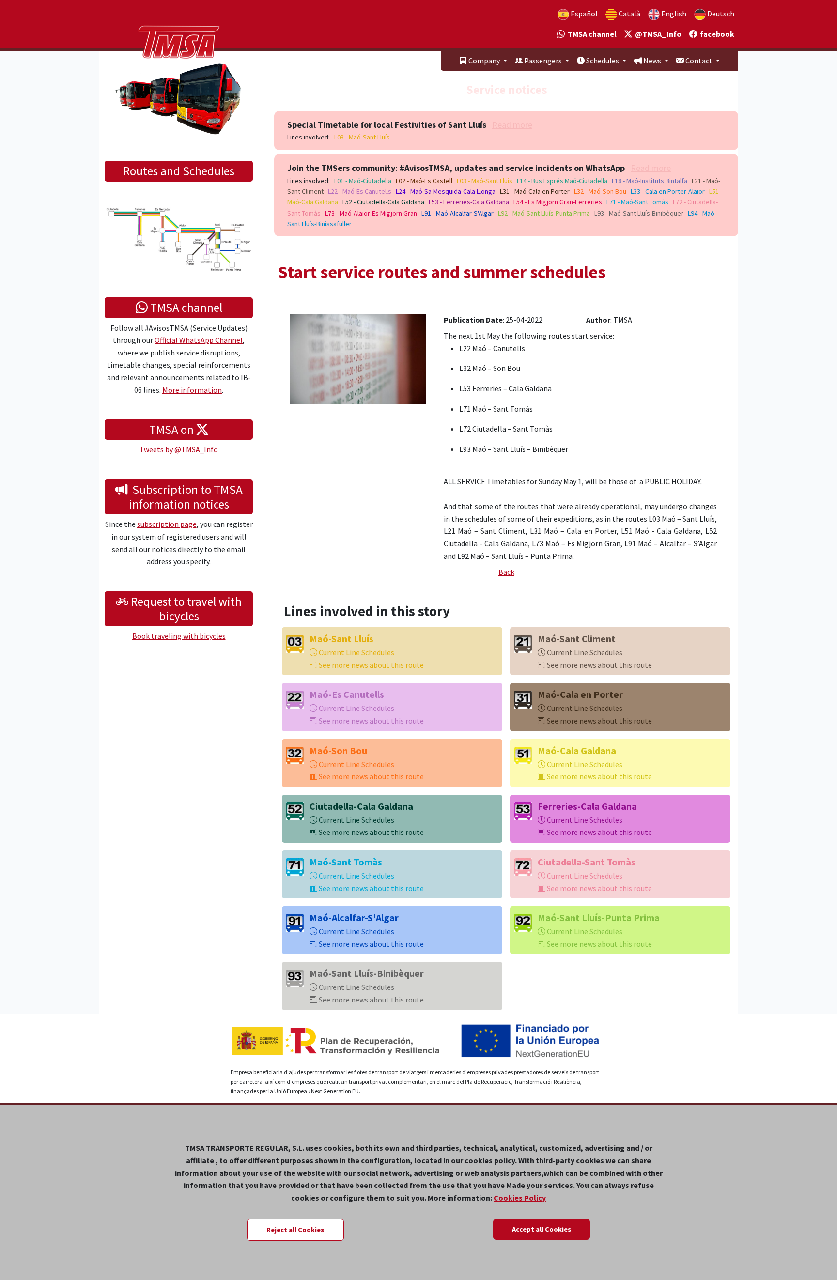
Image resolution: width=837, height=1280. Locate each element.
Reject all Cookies (295, 1229)
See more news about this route (370, 665)
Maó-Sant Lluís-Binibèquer (367, 973)
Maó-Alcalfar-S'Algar (354, 917)
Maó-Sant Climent (577, 638)
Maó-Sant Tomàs (346, 862)
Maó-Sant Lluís (341, 638)
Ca (628, 13)
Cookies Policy (520, 1198)
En (673, 13)
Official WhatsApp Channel (199, 340)
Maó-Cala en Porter (580, 694)
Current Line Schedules (355, 652)
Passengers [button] (543, 60)
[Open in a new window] (358, 358)
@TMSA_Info (657, 34)
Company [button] (484, 60)
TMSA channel (591, 34)
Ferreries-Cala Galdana (587, 806)
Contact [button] (699, 60)
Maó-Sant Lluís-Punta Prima (599, 917)
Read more (512, 124)
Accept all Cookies (541, 1229)
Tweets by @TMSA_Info (179, 449)
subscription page (167, 524)
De (720, 13)
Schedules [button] (602, 60)
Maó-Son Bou (338, 750)
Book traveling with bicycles (179, 636)
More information (192, 390)
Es (583, 13)
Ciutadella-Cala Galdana (361, 806)
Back (506, 572)
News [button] (652, 60)
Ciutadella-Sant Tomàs (587, 862)
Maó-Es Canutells (347, 694)
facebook (715, 34)
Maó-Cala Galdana (577, 750)
